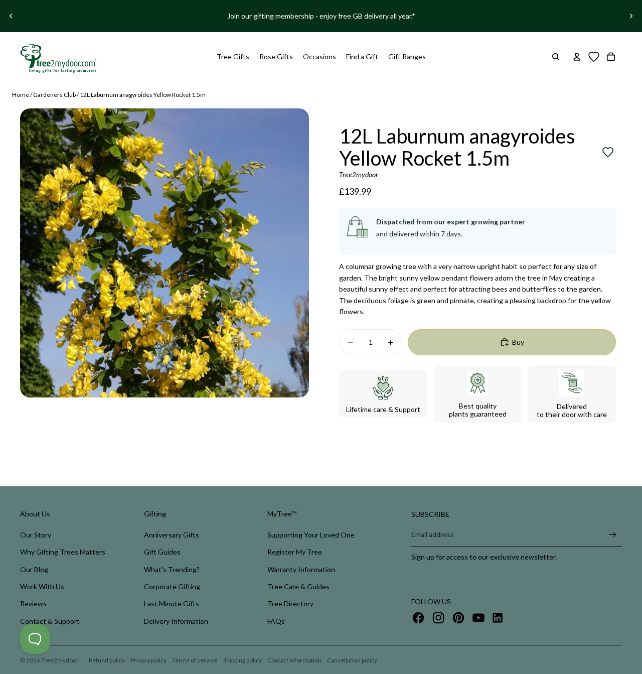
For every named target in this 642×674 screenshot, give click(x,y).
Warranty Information (301, 569)
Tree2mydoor (60, 660)
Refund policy (107, 660)
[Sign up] (612, 534)
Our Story (35, 534)
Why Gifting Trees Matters (62, 552)
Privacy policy (148, 660)
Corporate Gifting (172, 586)
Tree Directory (290, 603)
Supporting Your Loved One (311, 534)
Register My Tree (294, 552)
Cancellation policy (352, 660)
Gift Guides (162, 552)
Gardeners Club (54, 94)
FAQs (276, 621)
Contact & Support (50, 621)
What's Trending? (172, 569)
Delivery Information (176, 621)
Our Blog (34, 569)
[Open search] (556, 57)
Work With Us (42, 586)
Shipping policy (242, 660)
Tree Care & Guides (298, 586)
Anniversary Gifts (171, 534)
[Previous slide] (11, 16)
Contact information (294, 660)
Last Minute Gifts (171, 603)
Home (20, 94)
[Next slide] (631, 16)
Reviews (33, 603)
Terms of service (194, 660)
